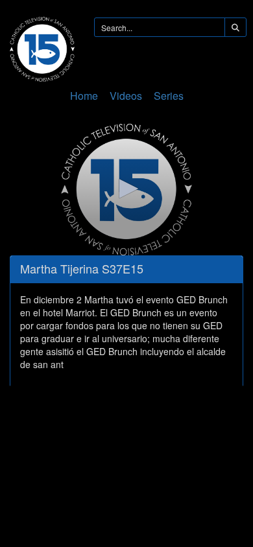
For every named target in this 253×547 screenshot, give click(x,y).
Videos (126, 95)
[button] (126, 188)
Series (169, 95)
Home (84, 95)
